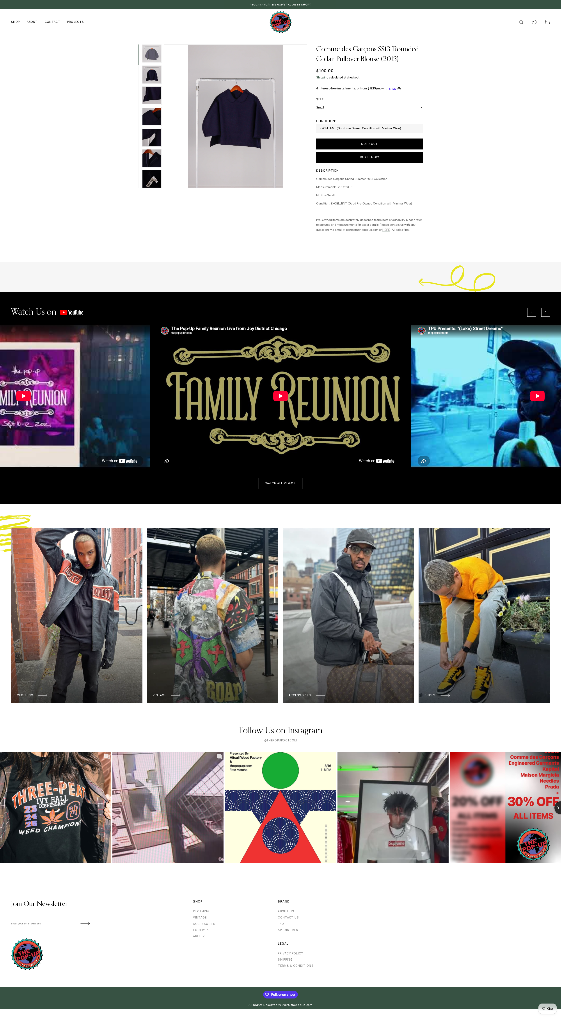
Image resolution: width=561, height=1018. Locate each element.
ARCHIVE (199, 936)
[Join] (84, 923)
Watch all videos (280, 483)
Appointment (289, 930)
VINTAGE (200, 917)
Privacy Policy (290, 953)
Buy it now (369, 157)
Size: (320, 99)
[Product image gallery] (235, 116)
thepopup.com (301, 1005)
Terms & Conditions (295, 965)
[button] (547, 22)
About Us (286, 911)
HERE (386, 229)
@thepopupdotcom (280, 740)
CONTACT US (288, 917)
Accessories (300, 695)
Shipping (322, 77)
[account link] (534, 22)
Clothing (25, 695)
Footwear (202, 930)
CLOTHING (201, 911)
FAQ (281, 924)
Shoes (430, 695)
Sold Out (369, 144)
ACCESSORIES (204, 924)
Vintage (159, 695)
